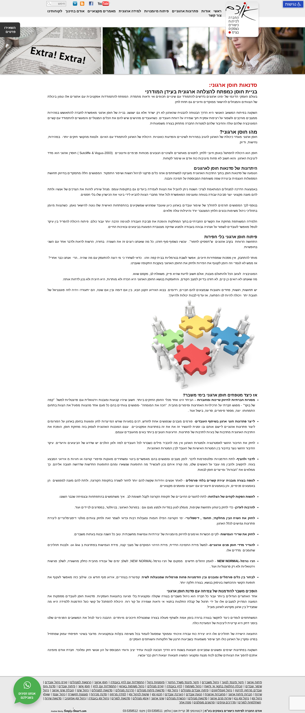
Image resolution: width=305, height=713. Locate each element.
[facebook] (91, 4)
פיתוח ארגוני (254, 682)
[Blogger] (82, 4)
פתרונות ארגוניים (184, 11)
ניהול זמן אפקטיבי (75, 698)
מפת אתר (185, 702)
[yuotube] (104, 4)
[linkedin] (75, 4)
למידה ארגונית (129, 11)
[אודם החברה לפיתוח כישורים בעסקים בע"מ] (241, 33)
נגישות (291, 4)
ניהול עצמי (58, 694)
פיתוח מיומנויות (156, 11)
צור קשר (215, 15)
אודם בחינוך (74, 11)
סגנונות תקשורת (78, 694)
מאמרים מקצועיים (101, 11)
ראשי (217, 11)
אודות (205, 11)
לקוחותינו (54, 11)
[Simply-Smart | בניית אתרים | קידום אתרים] (68, 710)
